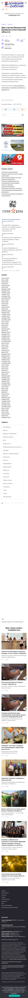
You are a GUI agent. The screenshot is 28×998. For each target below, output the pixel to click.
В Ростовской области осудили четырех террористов (12, 683)
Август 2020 (5, 408)
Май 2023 (4, 348)
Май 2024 (4, 327)
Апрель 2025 (5, 307)
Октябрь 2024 (5, 318)
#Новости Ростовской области (11, 219)
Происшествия (7, 483)
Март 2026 (4, 287)
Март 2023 (4, 352)
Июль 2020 (4, 410)
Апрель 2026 (5, 285)
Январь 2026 (5, 290)
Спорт (5, 490)
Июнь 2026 (4, 281)
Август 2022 (5, 365)
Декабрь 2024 (5, 314)
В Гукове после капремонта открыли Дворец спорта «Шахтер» (11, 239)
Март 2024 (4, 330)
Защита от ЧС (7, 443)
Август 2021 (5, 386)
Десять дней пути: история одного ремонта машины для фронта (13, 810)
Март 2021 (4, 395)
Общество (6, 470)
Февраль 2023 (5, 354)
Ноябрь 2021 (5, 381)
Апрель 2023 (5, 350)
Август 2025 (5, 300)
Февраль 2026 (5, 289)
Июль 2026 (4, 280)
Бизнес (5, 430)
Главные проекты (8, 437)
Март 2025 (4, 309)
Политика (6, 477)
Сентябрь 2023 (6, 341)
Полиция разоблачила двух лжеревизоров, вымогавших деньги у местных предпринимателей (13, 714)
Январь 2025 (5, 312)
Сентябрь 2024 (6, 319)
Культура (5, 450)
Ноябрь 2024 (5, 316)
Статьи (5, 493)
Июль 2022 (4, 366)
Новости (5, 460)
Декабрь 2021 (5, 379)
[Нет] (26, 991)
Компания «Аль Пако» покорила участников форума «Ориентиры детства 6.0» (11, 190)
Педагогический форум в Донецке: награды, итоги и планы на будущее (12, 173)
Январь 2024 (5, 334)
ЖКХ (4, 440)
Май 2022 (4, 370)
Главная (3, 891)
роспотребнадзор (7, 100)
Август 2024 (5, 321)
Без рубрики (7, 427)
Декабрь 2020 (5, 401)
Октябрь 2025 (5, 296)
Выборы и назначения (10, 433)
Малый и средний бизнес (11, 453)
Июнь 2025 (4, 303)
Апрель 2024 (5, 328)
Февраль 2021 (5, 397)
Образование (7, 463)
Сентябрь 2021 (6, 385)
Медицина (6, 457)
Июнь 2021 (4, 390)
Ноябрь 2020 (5, 403)
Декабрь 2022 (5, 357)
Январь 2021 (5, 399)
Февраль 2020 (6, 417)
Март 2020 (4, 415)
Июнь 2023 (4, 347)
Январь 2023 (5, 356)
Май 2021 (4, 392)
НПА (2, 903)
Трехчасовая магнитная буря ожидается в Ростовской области (12, 875)
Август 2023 (5, 343)
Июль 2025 (4, 301)
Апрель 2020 (5, 413)
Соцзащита (6, 487)
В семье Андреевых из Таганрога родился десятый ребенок (12, 250)
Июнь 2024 (4, 325)
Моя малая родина (6, 905)
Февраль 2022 (5, 375)
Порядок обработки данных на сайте (17, 959)
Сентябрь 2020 (6, 406)
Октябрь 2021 (5, 383)
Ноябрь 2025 (5, 294)
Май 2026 (4, 283)
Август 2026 (5, 278)
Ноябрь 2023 (5, 337)
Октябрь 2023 (5, 339)
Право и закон (7, 480)
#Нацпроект (5, 893)
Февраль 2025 (5, 310)
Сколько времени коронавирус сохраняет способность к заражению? (13, 87)
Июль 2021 (4, 388)
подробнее (10, 988)
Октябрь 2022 (5, 361)
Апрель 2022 (5, 372)
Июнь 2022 (4, 368)
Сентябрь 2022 (6, 363)
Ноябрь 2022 (5, 359)
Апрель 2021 (5, 394)
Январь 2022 (5, 377)
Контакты (4, 901)
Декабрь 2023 (5, 336)
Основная (6, 473)
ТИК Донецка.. (7, 496)
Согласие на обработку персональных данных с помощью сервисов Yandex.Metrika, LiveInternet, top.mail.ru (13, 967)
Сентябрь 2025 (6, 298)
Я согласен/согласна (14, 995)
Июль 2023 (4, 345)
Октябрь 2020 (5, 404)
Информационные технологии (12, 447)
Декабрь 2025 (5, 292)
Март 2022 (4, 374)
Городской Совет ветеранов (9, 907)
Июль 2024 (4, 323)
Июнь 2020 (5, 412)
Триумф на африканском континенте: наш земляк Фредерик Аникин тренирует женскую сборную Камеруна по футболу (13, 842)
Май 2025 (4, 305)
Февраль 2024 (5, 332)
